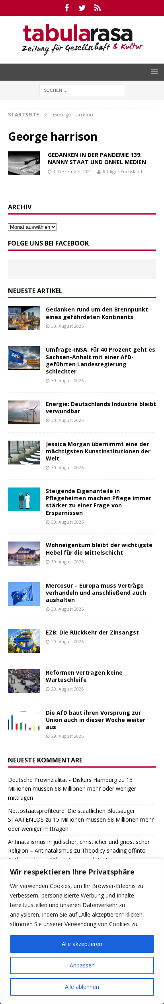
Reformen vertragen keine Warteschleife (84, 676)
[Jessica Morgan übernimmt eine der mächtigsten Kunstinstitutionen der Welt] (24, 452)
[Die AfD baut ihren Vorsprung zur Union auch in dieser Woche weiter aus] (24, 721)
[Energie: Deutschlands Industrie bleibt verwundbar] (24, 412)
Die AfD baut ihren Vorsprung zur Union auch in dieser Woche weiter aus (95, 720)
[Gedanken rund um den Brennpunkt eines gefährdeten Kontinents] (24, 318)
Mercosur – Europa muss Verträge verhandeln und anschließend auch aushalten (96, 593)
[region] (82, 931)
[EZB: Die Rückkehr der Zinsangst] (24, 641)
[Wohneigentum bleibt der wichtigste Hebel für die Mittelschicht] (24, 553)
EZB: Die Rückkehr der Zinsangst (92, 632)
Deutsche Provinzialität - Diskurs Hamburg (62, 779)
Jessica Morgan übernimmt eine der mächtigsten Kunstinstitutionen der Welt (98, 451)
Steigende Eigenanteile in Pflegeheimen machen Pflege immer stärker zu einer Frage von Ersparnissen (98, 502)
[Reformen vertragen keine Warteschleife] (24, 681)
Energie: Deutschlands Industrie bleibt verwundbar (101, 407)
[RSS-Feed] (98, 8)
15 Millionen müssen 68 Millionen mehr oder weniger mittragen (72, 788)
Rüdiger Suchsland (122, 171)
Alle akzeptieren (82, 944)
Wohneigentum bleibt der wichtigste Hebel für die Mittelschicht (99, 548)
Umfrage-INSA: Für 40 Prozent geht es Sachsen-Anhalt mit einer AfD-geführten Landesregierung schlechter (100, 360)
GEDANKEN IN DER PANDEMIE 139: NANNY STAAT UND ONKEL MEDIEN (97, 158)
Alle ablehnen (82, 986)
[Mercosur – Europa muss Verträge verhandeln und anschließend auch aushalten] (24, 594)
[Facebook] (67, 8)
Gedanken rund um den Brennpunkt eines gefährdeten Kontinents (97, 313)
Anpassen (82, 965)
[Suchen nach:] (82, 89)
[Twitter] (82, 8)
